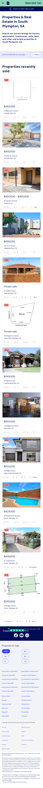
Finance (24, 731)
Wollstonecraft (6, 704)
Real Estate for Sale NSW (9, 671)
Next (34, 621)
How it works (5, 731)
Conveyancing (6, 736)
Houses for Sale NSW (8, 675)
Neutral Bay (25, 712)
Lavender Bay (26, 696)
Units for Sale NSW (8, 683)
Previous (8, 621)
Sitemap (24, 744)
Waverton (5, 708)
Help (23, 736)
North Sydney (26, 708)
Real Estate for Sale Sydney (30, 671)
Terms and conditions (28, 740)
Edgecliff (4, 712)
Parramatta (5, 716)
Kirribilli (4, 700)
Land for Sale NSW (7, 691)
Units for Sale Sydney (28, 683)
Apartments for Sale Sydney (30, 687)
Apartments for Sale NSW (10, 687)
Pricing (4, 727)
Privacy (4, 744)
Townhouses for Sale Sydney (30, 679)
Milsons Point (6, 696)
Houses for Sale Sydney (29, 675)
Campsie (24, 716)
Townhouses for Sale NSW (10, 679)
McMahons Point (27, 700)
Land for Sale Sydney (28, 691)
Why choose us (26, 727)
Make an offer (6, 749)
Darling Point (25, 704)
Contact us (5, 740)
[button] (4, 3)
